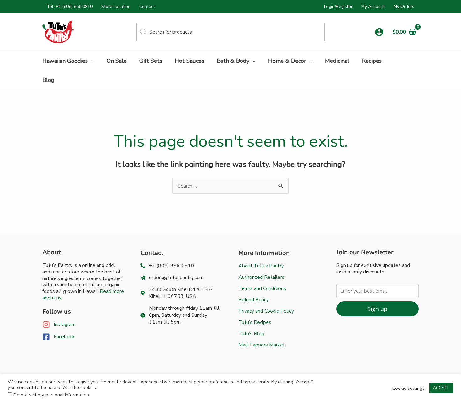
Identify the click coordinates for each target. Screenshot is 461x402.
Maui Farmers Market (261, 344)
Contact (147, 6)
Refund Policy (253, 299)
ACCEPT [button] (441, 388)
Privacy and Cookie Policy (266, 311)
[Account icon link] (379, 32)
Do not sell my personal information (51, 395)
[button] (91, 61)
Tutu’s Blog (251, 333)
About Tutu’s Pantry (261, 265)
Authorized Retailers (261, 277)
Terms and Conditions (262, 288)
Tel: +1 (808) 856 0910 (70, 6)
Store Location (115, 6)
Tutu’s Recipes (254, 322)
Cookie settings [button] (408, 388)
